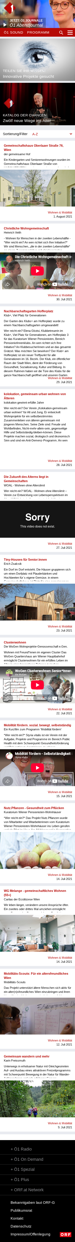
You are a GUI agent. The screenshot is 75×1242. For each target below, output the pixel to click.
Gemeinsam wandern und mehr (26, 1056)
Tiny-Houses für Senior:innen (25, 559)
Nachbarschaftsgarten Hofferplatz (28, 311)
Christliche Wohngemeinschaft (26, 228)
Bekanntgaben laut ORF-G (33, 1203)
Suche (61, 33)
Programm (38, 32)
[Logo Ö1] (10, 8)
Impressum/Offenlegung (30, 1234)
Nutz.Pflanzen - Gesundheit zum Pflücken (34, 808)
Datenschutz (21, 1226)
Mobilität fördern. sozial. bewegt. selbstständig (37, 725)
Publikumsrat (21, 1210)
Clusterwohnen (15, 642)
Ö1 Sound (13, 32)
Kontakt (17, 1218)
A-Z (35, 134)
